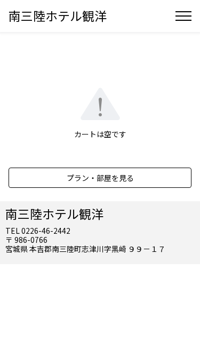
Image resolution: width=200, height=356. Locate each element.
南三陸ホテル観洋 (58, 15)
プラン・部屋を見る (100, 177)
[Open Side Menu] (183, 16)
